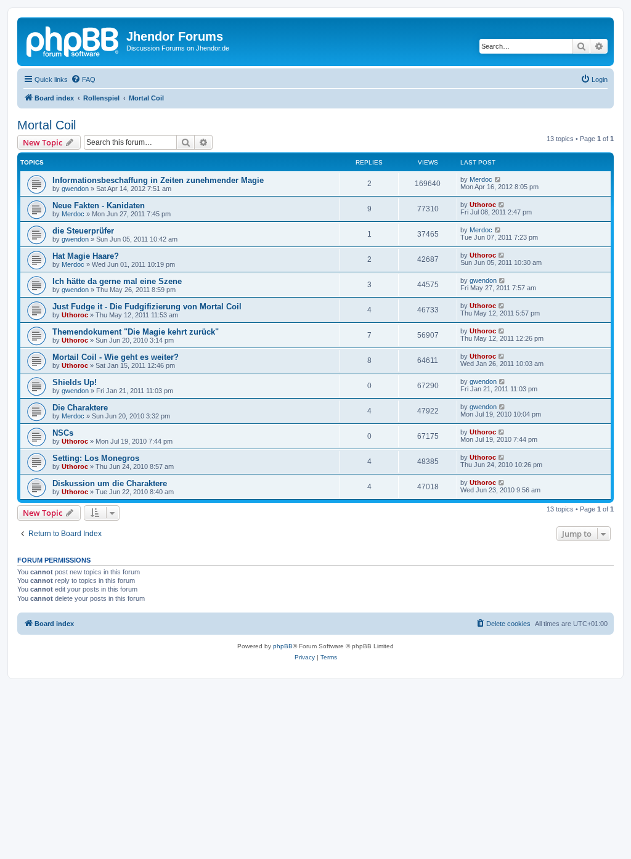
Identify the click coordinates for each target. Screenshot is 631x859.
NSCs (62, 433)
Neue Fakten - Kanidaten (98, 205)
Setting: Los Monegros (95, 458)
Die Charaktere (80, 407)
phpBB (283, 646)
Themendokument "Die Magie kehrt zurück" (135, 331)
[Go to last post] (498, 179)
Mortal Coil (46, 125)
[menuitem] (83, 79)
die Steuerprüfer (83, 230)
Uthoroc (483, 204)
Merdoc (481, 179)
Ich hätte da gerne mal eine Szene (117, 281)
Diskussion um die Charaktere (109, 483)
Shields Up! (74, 382)
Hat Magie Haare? (85, 256)
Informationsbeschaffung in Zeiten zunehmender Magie (158, 180)
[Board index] (73, 40)
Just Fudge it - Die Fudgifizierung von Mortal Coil (147, 306)
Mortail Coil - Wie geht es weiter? (115, 357)
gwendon (75, 188)
